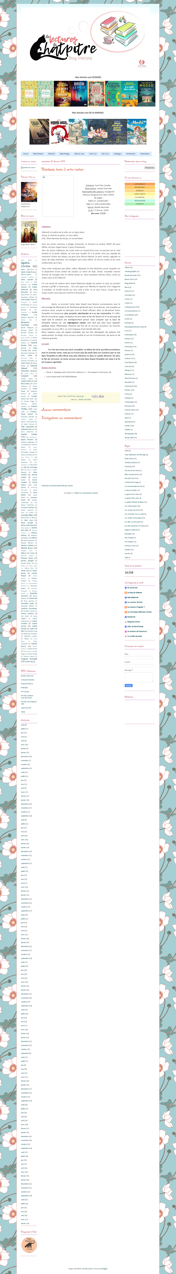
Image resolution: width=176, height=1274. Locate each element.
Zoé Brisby (29, 662)
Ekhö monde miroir (132, 475)
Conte (127, 303)
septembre (25, 768)
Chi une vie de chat (131, 471)
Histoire (127, 343)
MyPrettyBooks (133, 598)
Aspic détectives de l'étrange (135, 455)
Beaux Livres (129, 279)
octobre (24, 765)
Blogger (104, 1269)
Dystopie (128, 323)
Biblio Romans (38, 154)
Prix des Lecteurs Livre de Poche (27, 697)
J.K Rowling (24, 444)
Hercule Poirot (130, 478)
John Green (25, 457)
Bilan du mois (79, 154)
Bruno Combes (25, 338)
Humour (128, 351)
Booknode (140, 187)
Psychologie (129, 402)
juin (22, 733)
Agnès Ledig (25, 272)
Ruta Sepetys (29, 601)
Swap (23, 712)
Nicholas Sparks (27, 558)
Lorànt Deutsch (27, 510)
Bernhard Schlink (27, 335)
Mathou (34, 538)
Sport (127, 418)
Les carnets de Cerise (132, 510)
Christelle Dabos (27, 358)
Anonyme (24, 302)
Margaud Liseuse (133, 622)
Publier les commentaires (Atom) (86, 493)
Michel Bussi (27, 548)
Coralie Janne (27, 379)
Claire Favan (25, 363)
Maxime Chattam (27, 545)
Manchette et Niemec (29, 518)
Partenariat (129, 386)
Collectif (24, 376)
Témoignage (129, 434)
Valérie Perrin (32, 649)
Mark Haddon (25, 528)
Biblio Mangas (64, 154)
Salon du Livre (26, 708)
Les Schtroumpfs (131, 506)
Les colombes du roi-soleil (134, 514)
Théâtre (127, 430)
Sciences (128, 414)
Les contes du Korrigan (133, 518)
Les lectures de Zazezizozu (137, 631)
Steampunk (129, 422)
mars (23, 745)
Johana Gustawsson (28, 455)
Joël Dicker (33, 465)
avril (22, 741)
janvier (23, 753)
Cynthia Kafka (26, 381)
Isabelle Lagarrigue (28, 442)
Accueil (25, 154)
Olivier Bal (25, 571)
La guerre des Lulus (132, 498)
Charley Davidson (131, 463)
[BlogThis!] (95, 396)
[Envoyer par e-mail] (93, 396)
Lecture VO (129, 359)
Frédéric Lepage (27, 419)
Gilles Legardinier (27, 427)
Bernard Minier (27, 330)
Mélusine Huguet (27, 555)
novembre (24, 761)
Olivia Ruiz (29, 568)
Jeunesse (128, 355)
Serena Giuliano (27, 614)
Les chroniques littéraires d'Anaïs (139, 612)
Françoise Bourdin (27, 417)
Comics (127, 299)
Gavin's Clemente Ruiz (29, 422)
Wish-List (93, 154)
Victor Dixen (27, 651)
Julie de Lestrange (30, 467)
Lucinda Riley (27, 515)
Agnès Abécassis (27, 269)
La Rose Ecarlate (131, 490)
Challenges (117, 154)
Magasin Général (131, 530)
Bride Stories (129, 459)
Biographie (129, 283)
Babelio (140, 191)
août (22, 725)
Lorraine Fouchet (27, 508)
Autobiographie (130, 272)
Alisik (126, 451)
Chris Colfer (26, 356)
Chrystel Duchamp (27, 361)
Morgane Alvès (26, 550)
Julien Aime (26, 470)
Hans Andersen (27, 432)
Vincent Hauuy (29, 656)
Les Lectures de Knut (134, 602)
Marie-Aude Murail (28, 525)
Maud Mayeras (29, 540)
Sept (126, 558)
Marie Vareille (27, 523)
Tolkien (26, 639)
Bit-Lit (127, 287)
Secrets (127, 554)
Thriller (127, 426)
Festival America (27, 684)
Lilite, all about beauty (135, 627)
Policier (127, 390)
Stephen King (32, 631)
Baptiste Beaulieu (27, 317)
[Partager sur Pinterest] (103, 396)
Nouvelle (128, 382)
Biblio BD (51, 154)
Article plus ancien (66, 486)
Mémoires (128, 374)
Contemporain (130, 307)
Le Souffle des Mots (134, 636)
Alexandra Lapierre (27, 277)
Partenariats (130, 154)
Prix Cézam (25, 692)
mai (22, 737)
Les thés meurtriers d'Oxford (135, 526)
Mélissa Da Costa (27, 553)
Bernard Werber (27, 333)
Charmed (128, 467)
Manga (127, 370)
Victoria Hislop (32, 654)
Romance (128, 406)
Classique (128, 295)
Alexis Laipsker (27, 280)
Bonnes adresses (27, 676)
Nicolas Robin (26, 563)
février (23, 749)
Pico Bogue (129, 542)
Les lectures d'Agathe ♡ (136, 607)
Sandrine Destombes (29, 609)
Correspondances (131, 311)
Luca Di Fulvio (27, 512)
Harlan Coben (29, 434)
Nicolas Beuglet (27, 561)
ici (110, 372)
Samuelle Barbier (27, 606)
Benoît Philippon (27, 328)
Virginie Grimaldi (29, 659)
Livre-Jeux (128, 366)
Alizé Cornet (25, 282)
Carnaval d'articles (28, 680)
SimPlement (139, 194)
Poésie (127, 394)
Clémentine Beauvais (29, 371)
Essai (126, 331)
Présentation (144, 154)
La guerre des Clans (132, 494)
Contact (140, 204)
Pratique (128, 398)
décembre (24, 757)
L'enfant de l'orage (132, 482)
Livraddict (140, 184)
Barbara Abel (26, 320)
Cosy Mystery (130, 315)
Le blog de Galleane (134, 593)
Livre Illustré (129, 363)
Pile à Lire (105, 154)
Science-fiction (130, 410)
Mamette (128, 534)
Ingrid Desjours (27, 440)
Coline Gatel (29, 373)
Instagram (140, 201)
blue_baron (89, 1269)
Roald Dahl (33, 598)
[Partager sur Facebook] (100, 396)
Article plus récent (48, 486)
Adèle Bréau (26, 260)
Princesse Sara (130, 546)
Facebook (140, 197)
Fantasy (127, 339)
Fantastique (129, 335)
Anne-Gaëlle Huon (28, 300)
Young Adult (129, 438)
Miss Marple (129, 538)
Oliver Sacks (33, 566)
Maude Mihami (27, 543)
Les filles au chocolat (132, 522)
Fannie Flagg (29, 401)
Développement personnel (134, 327)
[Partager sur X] (98, 396)
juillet (23, 729)
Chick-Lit (128, 291)
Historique (128, 347)
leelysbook (131, 617)
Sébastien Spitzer (30, 636)
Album (127, 268)
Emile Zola (33, 399)
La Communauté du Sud (133, 486)
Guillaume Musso (27, 429)
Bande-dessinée (85, 400)
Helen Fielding (30, 437)
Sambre (127, 550)
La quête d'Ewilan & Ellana (134, 502)
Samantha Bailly (27, 604)
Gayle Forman (29, 424)
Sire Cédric (25, 616)
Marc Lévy (28, 520)
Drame (127, 319)
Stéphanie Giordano (30, 634)
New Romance (130, 378)
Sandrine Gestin (29, 611)
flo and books (132, 588)
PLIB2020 (24, 688)
